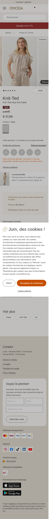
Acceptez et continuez (31, 283)
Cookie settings (24, 291)
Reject (9, 283)
